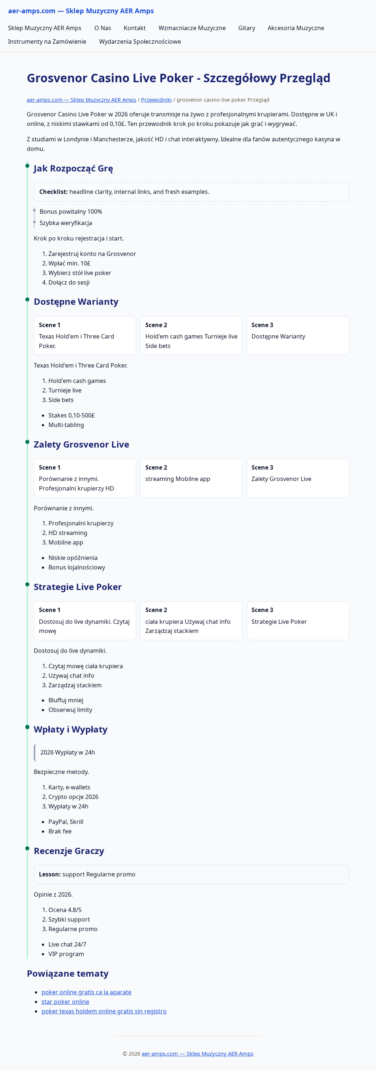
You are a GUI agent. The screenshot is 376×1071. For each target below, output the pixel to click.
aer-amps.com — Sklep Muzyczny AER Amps (81, 99)
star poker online (65, 1002)
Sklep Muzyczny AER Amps (45, 28)
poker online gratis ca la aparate (86, 992)
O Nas (102, 28)
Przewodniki (156, 99)
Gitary (246, 28)
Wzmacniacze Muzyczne (192, 28)
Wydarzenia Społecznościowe (140, 41)
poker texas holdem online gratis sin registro (104, 1011)
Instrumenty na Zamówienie (47, 41)
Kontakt (135, 28)
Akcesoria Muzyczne (296, 28)
